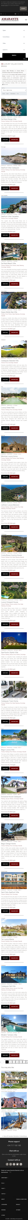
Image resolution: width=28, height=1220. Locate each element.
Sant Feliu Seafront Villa (10, 892)
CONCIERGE (4, 1204)
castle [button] (3, 1193)
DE (18, 14)
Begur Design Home (8, 844)
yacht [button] (3, 1188)
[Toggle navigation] (26, 20)
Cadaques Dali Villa (8, 986)
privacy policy (4, 5)
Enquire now (14, 139)
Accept (23, 8)
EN (15, 14)
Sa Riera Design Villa (8, 119)
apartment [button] (4, 1177)
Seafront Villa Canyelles (10, 216)
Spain (7, 93)
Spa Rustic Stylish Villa (9, 652)
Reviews (3, 1209)
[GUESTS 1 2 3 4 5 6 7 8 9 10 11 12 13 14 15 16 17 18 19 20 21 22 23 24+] (14, 50)
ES (23, 14)
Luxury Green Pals (7, 408)
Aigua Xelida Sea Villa (9, 312)
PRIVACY (18, 1204)
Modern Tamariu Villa (9, 1035)
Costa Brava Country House (11, 555)
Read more (5, 84)
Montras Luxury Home (9, 456)
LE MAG (3, 1215)
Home (3, 93)
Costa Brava (12, 93)
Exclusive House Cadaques (11, 797)
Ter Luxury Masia (7, 939)
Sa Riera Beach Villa (8, 263)
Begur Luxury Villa (7, 750)
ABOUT (3, 1199)
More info (5, 139)
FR (26, 14)
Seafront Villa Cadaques (10, 168)
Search (14, 55)
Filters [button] (25, 59)
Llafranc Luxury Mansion (10, 505)
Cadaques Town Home (9, 701)
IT (21, 14)
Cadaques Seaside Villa (10, 361)
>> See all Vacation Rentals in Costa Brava (14, 1136)
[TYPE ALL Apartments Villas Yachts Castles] (14, 43)
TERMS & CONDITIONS (21, 1199)
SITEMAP (18, 1209)
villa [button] (2, 1183)
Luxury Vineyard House (9, 602)
